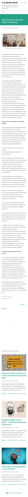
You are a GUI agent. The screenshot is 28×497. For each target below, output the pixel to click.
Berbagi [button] (22, 304)
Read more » (23, 393)
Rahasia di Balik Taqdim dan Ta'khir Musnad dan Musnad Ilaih (14, 375)
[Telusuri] (22, 2)
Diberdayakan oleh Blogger (15, 493)
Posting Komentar (12, 393)
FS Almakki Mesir (10, 2)
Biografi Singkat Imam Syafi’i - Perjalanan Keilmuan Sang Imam (14, 422)
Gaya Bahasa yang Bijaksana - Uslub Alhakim (14, 467)
